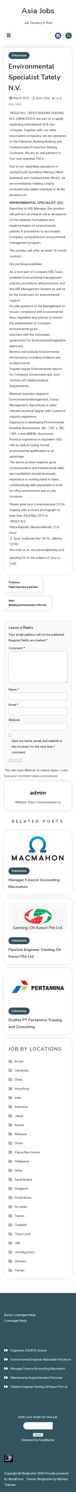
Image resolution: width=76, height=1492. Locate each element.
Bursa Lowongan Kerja (19, 1315)
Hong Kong (22, 1088)
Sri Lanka (21, 1206)
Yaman (19, 1270)
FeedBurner (47, 1440)
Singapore (21, 1188)
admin (38, 792)
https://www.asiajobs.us (44, 802)
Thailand (20, 1225)
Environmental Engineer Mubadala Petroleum (41, 1359)
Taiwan (19, 1216)
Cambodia (21, 1070)
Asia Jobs (38, 11)
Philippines (22, 1161)
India (18, 1097)
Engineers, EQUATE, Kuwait (29, 1350)
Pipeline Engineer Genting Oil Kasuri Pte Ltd (39, 1386)
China (18, 1079)
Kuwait (19, 1125)
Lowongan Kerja (15, 1321)
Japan (19, 1116)
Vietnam (20, 1261)
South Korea (23, 1197)
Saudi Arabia (23, 1179)
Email (13, 705)
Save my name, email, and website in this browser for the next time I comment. (37, 746)
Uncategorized (24, 1252)
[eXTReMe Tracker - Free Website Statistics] (8, 1458)
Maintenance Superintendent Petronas (36, 1377)
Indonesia (19, 55)
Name (14, 689)
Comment (17, 648)
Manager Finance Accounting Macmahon (38, 1368)
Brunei (19, 1061)
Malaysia (21, 1134)
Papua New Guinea (27, 1152)
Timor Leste (23, 1234)
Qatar (18, 1170)
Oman (19, 1143)
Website (14, 720)
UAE (17, 1243)
